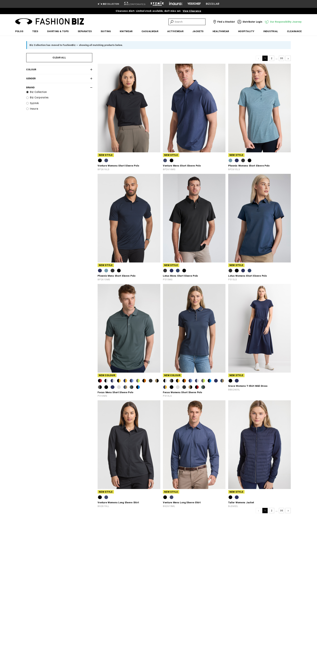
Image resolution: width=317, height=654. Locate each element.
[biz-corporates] (134, 4)
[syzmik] (157, 4)
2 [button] (271, 58)
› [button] (288, 58)
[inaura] (175, 4)
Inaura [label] (34, 108)
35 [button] (281, 58)
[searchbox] (190, 21)
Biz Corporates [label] (39, 97)
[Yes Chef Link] (194, 4)
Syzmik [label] (34, 103)
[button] (86, 69)
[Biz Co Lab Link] (212, 4)
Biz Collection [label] (38, 92)
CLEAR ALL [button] (59, 57)
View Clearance (192, 11)
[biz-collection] (108, 4)
